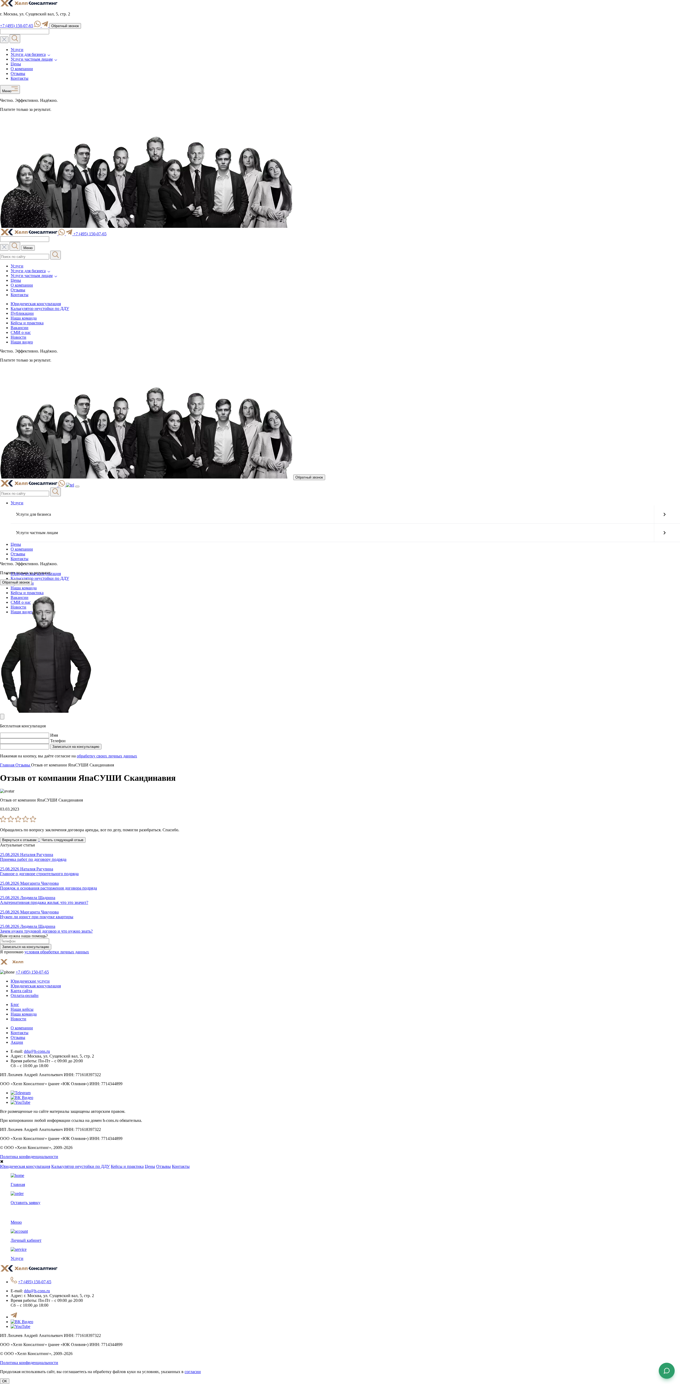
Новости (18, 337)
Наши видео (22, 342)
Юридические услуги (30, 981)
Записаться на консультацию (75, 747)
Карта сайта (21, 990)
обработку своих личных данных (107, 756)
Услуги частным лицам (32, 59)
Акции (17, 1042)
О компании (22, 68)
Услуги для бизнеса (28, 54)
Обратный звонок (65, 26)
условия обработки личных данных (56, 952)
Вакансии (19, 327)
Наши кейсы (22, 1009)
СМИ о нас (21, 332)
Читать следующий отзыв (62, 840)
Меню (5, 91)
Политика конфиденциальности (29, 1156)
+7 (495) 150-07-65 (16, 25)
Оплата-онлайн (25, 995)
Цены (16, 64)
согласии (193, 1371)
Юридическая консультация (36, 303)
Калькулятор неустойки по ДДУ (40, 308)
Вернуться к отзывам (19, 840)
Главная (7, 765)
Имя (54, 735)
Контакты (19, 78)
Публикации (22, 313)
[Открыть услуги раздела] (664, 514)
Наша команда (24, 318)
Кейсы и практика (27, 323)
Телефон (58, 741)
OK (4, 1381)
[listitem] (340, 830)
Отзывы (18, 73)
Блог (15, 1004)
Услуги (17, 49)
